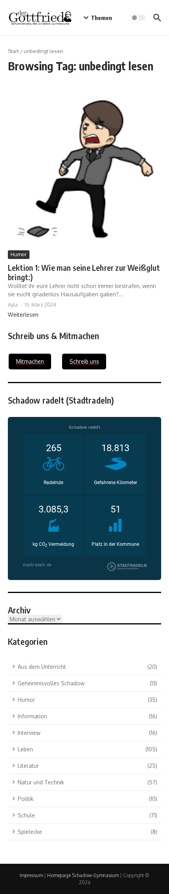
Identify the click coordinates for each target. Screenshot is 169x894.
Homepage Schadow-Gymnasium (83, 875)
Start (13, 51)
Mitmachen (30, 361)
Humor (19, 254)
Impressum (31, 875)
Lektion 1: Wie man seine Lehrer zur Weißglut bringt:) (84, 272)
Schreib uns (84, 361)
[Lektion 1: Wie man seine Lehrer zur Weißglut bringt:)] (84, 171)
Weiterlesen (23, 314)
